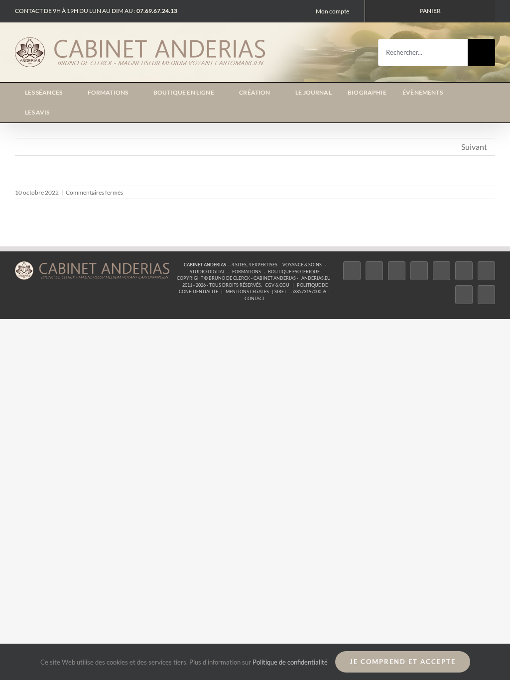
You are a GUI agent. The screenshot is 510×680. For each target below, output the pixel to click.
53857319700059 (308, 291)
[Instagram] (396, 270)
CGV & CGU (277, 285)
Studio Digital (207, 271)
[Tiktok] (419, 270)
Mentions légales (247, 291)
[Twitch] (441, 270)
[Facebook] (352, 270)
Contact (255, 298)
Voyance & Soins (302, 264)
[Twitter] (374, 270)
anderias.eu (316, 278)
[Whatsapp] (464, 294)
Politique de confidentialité (290, 662)
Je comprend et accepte (403, 662)
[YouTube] (464, 270)
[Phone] (486, 294)
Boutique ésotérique (294, 271)
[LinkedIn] (486, 270)
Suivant (474, 146)
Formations (246, 271)
